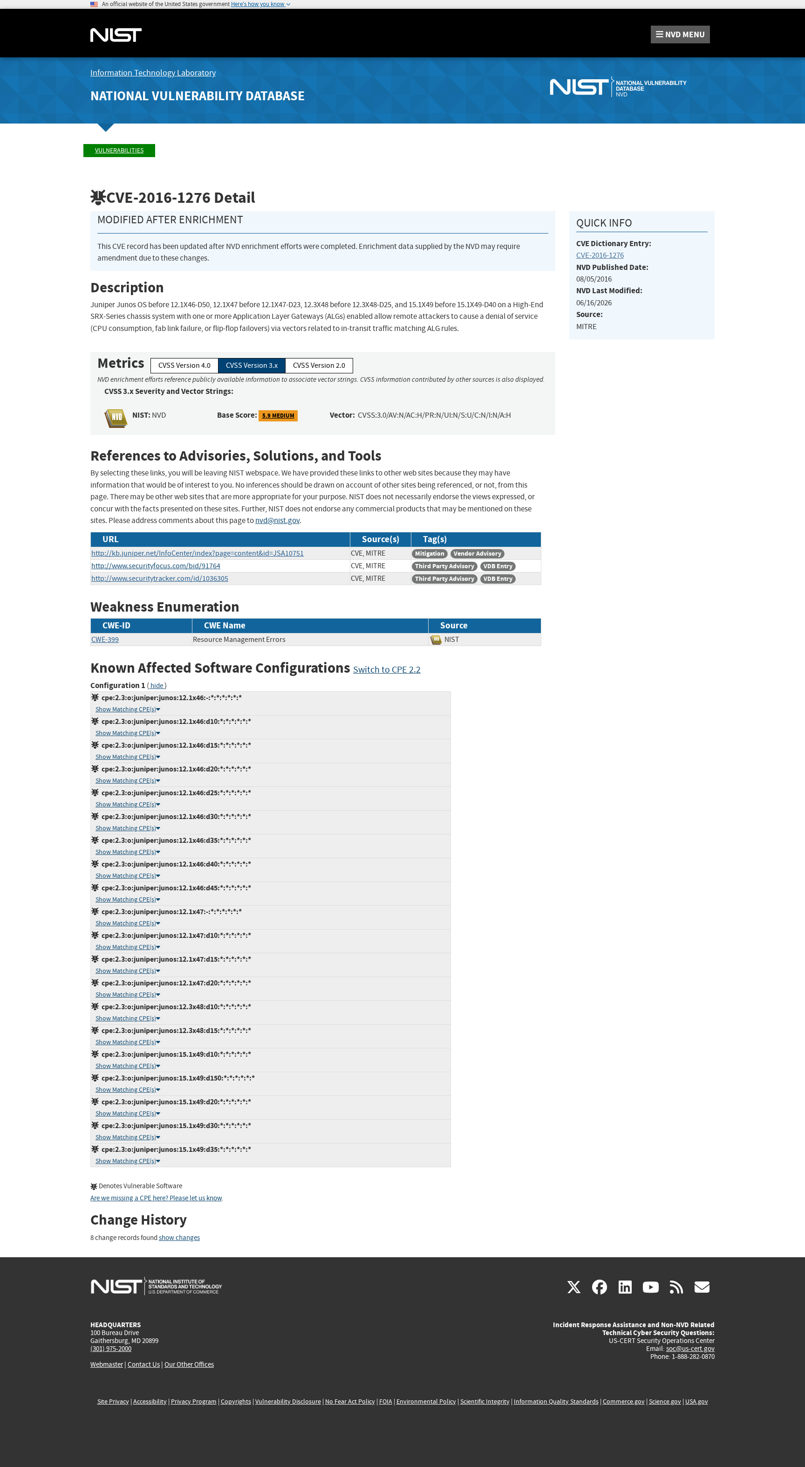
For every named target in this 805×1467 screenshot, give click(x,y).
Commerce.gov (624, 1401)
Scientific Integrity (485, 1401)
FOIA (385, 1401)
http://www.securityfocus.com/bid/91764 (155, 566)
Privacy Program (194, 1401)
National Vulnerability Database (197, 95)
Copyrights (236, 1401)
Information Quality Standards (556, 1401)
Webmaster (106, 1364)
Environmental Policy (426, 1401)
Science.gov (665, 1401)
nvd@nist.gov (277, 520)
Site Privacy (113, 1401)
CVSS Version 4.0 (184, 365)
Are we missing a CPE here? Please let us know (156, 1198)
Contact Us (144, 1364)
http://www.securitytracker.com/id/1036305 (159, 578)
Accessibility (150, 1401)
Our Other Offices (189, 1365)
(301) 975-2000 (110, 1348)
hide (156, 686)
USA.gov (696, 1401)
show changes (179, 1237)
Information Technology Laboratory (153, 73)
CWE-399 (105, 639)
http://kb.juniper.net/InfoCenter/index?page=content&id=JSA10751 (197, 553)
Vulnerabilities (119, 150)
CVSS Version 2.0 (319, 365)
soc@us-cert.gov (690, 1348)
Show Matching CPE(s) (126, 709)
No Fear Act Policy (350, 1401)
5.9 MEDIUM (278, 416)
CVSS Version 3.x (252, 365)
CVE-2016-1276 (600, 255)
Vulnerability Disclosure (288, 1401)
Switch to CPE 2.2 (387, 669)
